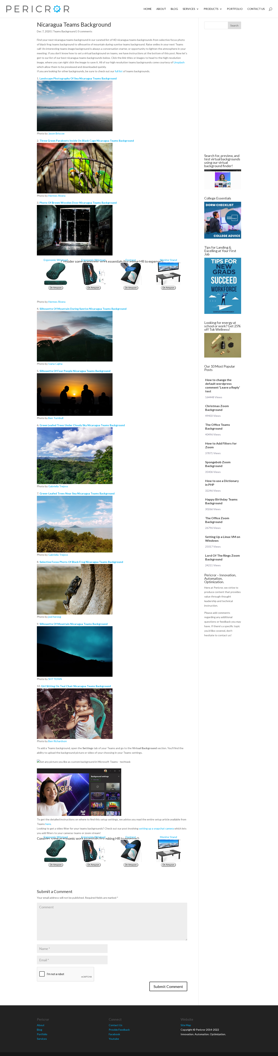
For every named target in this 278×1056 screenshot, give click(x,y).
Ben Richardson (57, 741)
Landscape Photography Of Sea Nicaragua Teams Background (78, 78)
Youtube (114, 1038)
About (161, 9)
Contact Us (256, 9)
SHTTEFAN (55, 678)
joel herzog (54, 616)
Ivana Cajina (55, 363)
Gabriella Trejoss (58, 486)
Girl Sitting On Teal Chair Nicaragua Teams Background (76, 686)
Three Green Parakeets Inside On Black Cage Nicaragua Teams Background (87, 140)
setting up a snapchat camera (156, 828)
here (48, 824)
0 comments (85, 31)
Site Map (186, 1025)
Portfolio (235, 9)
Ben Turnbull (55, 418)
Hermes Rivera (56, 195)
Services (189, 9)
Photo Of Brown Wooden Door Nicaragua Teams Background (78, 202)
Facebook (114, 1034)
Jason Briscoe (56, 133)
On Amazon (56, 287)
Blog (174, 9)
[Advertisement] (222, 91)
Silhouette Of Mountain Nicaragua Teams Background (74, 623)
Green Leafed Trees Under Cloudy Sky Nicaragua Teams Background (82, 425)
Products (211, 9)
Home (148, 9)
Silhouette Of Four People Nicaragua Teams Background (75, 370)
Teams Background (64, 31)
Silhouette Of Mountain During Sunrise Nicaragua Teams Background (83, 308)
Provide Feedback (119, 1029)
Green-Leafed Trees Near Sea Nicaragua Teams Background (77, 493)
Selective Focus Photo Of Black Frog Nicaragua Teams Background (81, 561)
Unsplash (179, 62)
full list (119, 71)
